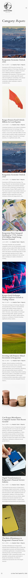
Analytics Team (16, 64)
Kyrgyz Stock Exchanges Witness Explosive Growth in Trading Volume (12, 297)
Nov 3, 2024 (5, 543)
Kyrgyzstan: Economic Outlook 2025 (13, 176)
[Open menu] (26, 8)
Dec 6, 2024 (5, 424)
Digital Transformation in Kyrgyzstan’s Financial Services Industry (13, 480)
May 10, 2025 (5, 360)
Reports (23, 64)
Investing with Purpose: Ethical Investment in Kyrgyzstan (13, 357)
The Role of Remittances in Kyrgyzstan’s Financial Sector (12, 539)
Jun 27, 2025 (5, 124)
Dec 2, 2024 (5, 484)
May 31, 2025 (5, 302)
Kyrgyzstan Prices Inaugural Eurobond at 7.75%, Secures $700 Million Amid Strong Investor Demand (12, 236)
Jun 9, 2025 (5, 179)
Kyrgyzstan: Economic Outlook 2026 (13, 61)
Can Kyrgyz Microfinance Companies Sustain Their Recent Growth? (14, 420)
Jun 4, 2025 (5, 242)
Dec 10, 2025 (5, 64)
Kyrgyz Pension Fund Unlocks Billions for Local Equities (13, 121)
